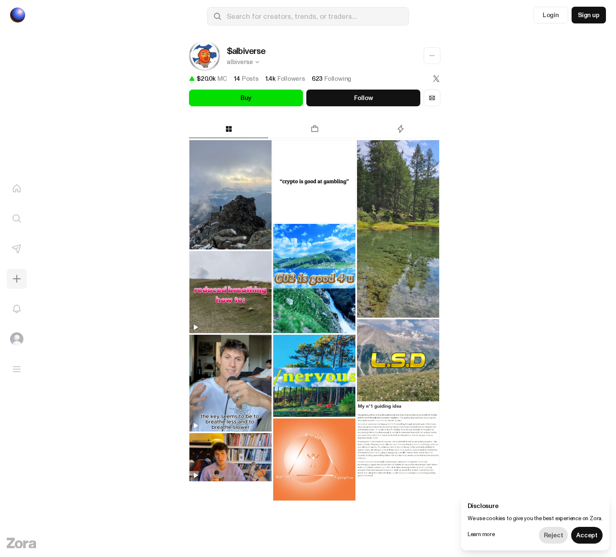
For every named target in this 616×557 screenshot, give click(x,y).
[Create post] (17, 279)
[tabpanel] (314, 348)
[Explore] (17, 218)
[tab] (229, 128)
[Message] (432, 98)
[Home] (17, 188)
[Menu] (17, 369)
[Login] (17, 339)
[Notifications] (17, 309)
